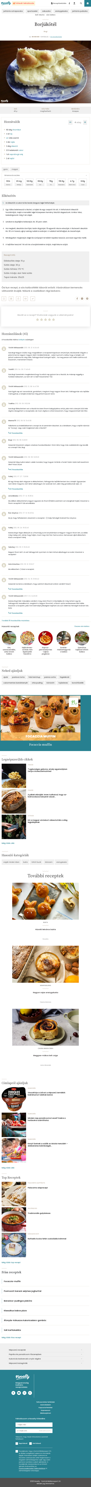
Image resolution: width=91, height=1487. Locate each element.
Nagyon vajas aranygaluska (45, 992)
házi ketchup (34, 677)
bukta (25, 862)
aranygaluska (61, 11)
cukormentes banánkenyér (15, 683)
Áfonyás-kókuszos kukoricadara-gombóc (25, 1320)
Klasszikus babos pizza (15, 1310)
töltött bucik (36, 862)
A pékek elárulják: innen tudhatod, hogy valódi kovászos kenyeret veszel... (47, 796)
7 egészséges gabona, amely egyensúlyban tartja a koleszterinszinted (47, 770)
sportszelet (32, 11)
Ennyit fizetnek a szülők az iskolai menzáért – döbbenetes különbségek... (48, 1145)
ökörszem (48, 862)
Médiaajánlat (45, 1413)
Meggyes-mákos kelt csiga (45, 1055)
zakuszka (46, 11)
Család (30, 765)
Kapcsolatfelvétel (45, 1408)
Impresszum (45, 1410)
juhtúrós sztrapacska (13, 11)
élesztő (14, 146)
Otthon (31, 816)
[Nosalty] (6, 3)
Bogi (45, 31)
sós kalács (50, 15)
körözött (50, 683)
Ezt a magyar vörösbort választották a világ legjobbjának (47, 821)
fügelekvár (64, 677)
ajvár (5, 677)
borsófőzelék (78, 683)
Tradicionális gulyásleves (39, 1213)
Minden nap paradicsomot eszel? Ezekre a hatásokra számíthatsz (47, 1119)
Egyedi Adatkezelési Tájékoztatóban (32, 1468)
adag (78, 122)
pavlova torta (18, 677)
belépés (22, 340)
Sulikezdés (32, 1088)
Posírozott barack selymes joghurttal (22, 1291)
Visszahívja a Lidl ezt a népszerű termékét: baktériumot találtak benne (47, 1094)
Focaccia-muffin (12, 1281)
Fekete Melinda (45, 1002)
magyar (15, 169)
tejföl (12, 158)
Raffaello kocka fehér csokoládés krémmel (47, 1239)
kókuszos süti (33, 1234)
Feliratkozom (45, 1431)
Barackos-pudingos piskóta (18, 1300)
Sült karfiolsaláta (12, 1330)
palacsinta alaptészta (36, 1183)
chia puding (37, 683)
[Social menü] (69, 3)
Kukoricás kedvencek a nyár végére (25, 1359)
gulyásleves (32, 1208)
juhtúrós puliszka (79, 11)
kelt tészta (39, 15)
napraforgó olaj (16, 154)
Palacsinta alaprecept (38, 1188)
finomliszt (17, 129)
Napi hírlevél (23, 1443)
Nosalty (45, 939)
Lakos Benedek (45, 1065)
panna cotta (50, 677)
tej (11, 134)
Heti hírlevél (37, 1443)
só (7, 138)
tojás (13, 142)
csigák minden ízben (11, 862)
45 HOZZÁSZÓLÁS (56, 37)
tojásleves (63, 683)
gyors (5, 169)
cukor (20, 150)
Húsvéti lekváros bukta (45, 929)
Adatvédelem (45, 1405)
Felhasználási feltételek (45, 1402)
